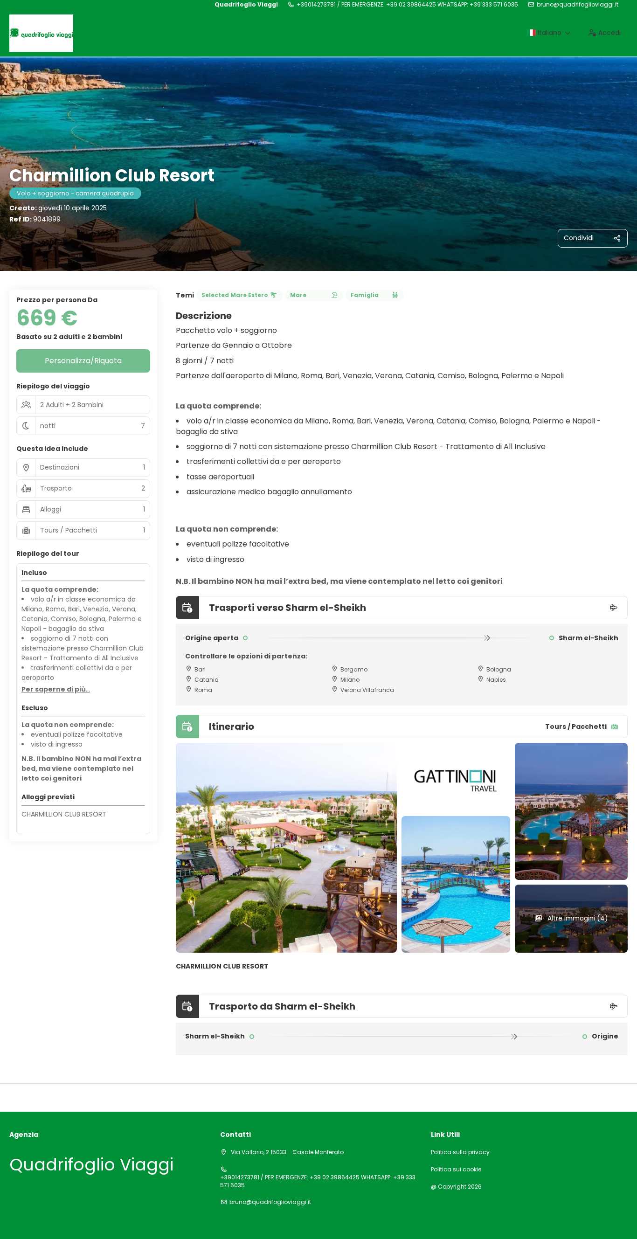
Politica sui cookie (456, 1169)
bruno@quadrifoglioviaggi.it (577, 4)
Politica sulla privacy (460, 1152)
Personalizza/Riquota (83, 360)
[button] (55, 689)
